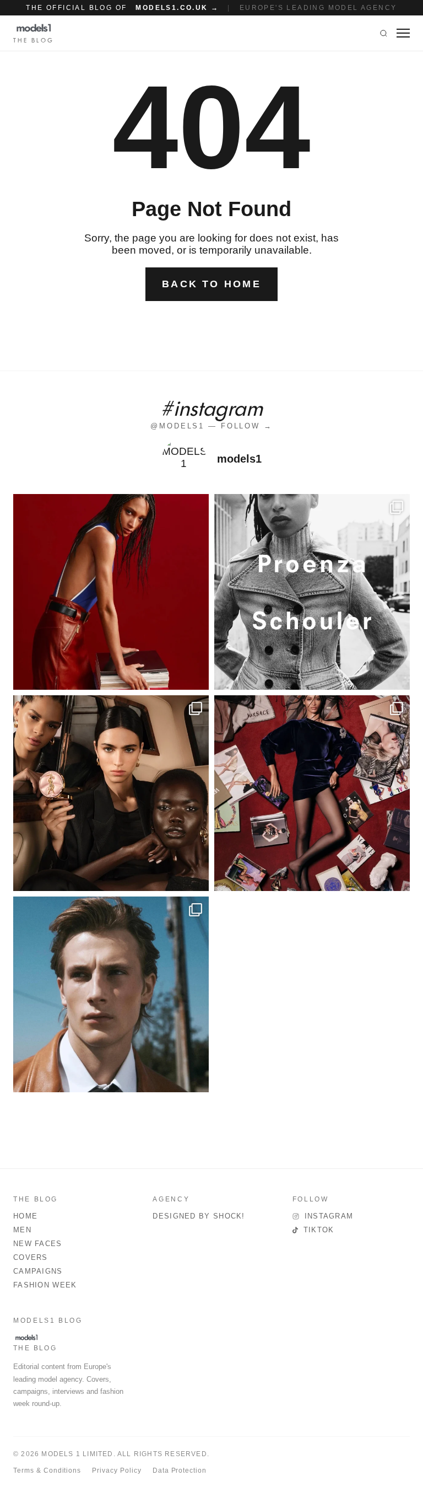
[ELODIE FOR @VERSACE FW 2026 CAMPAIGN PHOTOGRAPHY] (111, 592)
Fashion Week (45, 1285)
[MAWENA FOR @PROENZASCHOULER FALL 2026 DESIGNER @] (312, 592)
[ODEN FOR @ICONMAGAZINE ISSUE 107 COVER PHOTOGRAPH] (111, 994)
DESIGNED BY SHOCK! (199, 1216)
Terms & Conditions (47, 1470)
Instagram (329, 1216)
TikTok (318, 1230)
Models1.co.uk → (177, 8)
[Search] (383, 33)
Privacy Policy (116, 1470)
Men (22, 1230)
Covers (30, 1257)
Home (25, 1216)
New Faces (37, 1243)
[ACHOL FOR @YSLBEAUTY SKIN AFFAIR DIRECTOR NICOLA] (111, 793)
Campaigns (38, 1271)
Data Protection (180, 1470)
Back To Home (211, 283)
